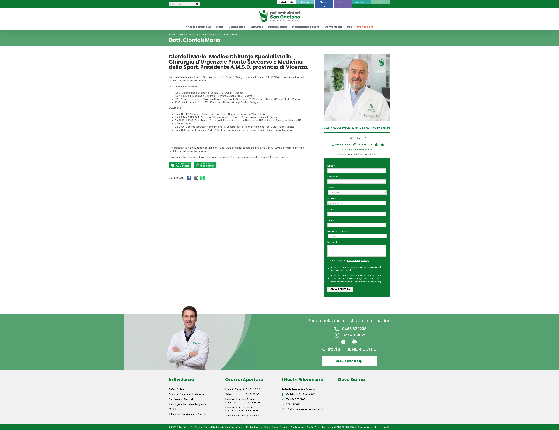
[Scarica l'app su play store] (382, 144)
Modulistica (175, 409)
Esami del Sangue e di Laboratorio (188, 394)
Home (172, 34)
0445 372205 (342, 144)
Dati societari (328, 427)
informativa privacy (358, 260)
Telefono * (332, 220)
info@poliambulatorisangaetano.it (304, 409)
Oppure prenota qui (349, 361)
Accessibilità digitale (367, 427)
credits (386, 427)
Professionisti (206, 34)
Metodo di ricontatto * (338, 231)
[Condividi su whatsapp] (202, 178)
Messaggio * (333, 242)
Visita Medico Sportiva (200, 77)
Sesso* (330, 187)
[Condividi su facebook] (189, 178)
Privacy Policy (271, 427)
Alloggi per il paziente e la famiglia (187, 414)
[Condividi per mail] (196, 178)
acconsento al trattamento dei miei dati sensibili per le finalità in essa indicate (356, 268)
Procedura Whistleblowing (292, 427)
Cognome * (332, 176)
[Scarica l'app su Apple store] (375, 144)
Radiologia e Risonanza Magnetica (187, 404)
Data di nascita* (334, 198)
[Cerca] (197, 4)
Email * (330, 209)
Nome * (331, 166)
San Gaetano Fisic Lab (181, 399)
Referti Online (176, 389)
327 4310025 (364, 144)
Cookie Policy (313, 427)
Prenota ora (357, 137)
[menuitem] (286, 2)
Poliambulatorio (187, 34)
